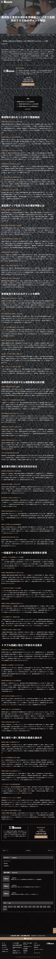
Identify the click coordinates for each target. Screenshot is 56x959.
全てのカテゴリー (7, 861)
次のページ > (51, 850)
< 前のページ (5, 850)
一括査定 (5, 906)
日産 (38, 906)
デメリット (10, 906)
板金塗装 (6, 863)
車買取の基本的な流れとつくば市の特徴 (28, 104)
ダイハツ (5, 909)
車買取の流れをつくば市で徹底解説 (25, 101)
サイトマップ (37, 953)
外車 (22, 906)
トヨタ (26, 906)
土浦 (15, 906)
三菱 (41, 906)
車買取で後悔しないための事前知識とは (28, 106)
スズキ (44, 906)
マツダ (34, 906)
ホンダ (30, 906)
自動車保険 (6, 866)
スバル (49, 906)
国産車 (18, 906)
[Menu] (52, 1)
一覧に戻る (28, 850)
